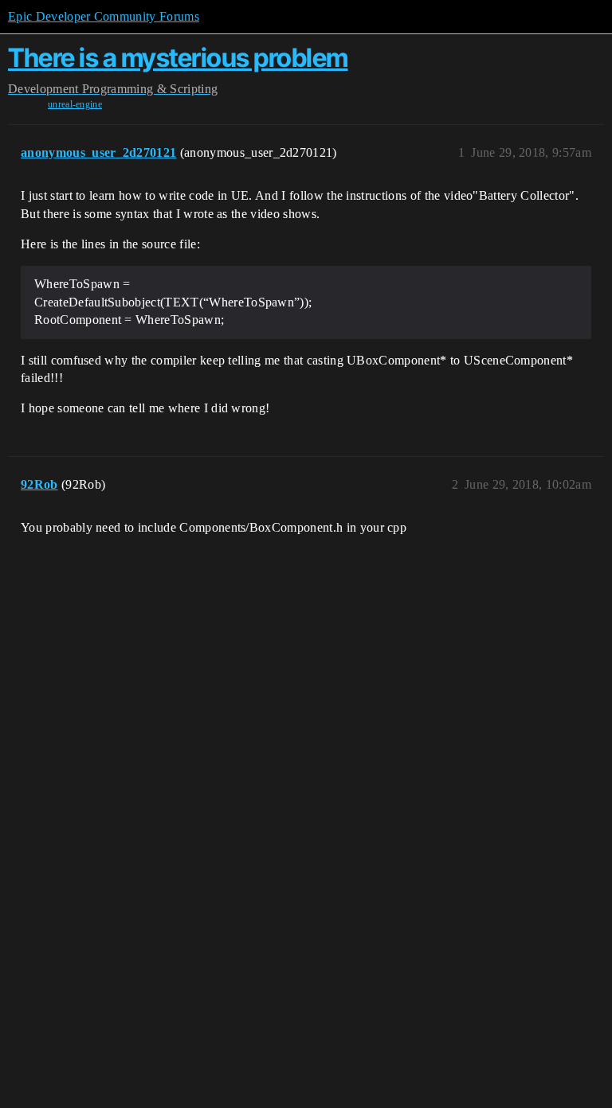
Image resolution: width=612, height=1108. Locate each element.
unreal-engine (75, 104)
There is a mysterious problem (178, 57)
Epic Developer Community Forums (103, 16)
